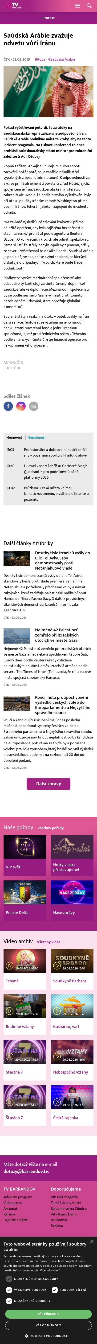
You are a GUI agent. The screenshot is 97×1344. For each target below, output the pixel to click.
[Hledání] (89, 6)
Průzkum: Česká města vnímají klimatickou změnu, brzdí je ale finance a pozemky (56, 494)
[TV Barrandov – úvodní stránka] (13, 5)
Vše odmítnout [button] (48, 1325)
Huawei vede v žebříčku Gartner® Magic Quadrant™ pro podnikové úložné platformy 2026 (55, 472)
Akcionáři (11, 1208)
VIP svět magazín (64, 1197)
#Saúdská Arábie (61, 59)
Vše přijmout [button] (48, 1314)
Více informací (50, 1270)
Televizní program (18, 1197)
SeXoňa (57, 1225)
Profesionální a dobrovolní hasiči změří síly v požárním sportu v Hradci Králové (55, 452)
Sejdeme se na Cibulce (69, 1208)
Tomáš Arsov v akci (66, 1202)
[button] (48, 1336)
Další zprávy (48, 784)
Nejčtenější (36, 437)
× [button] (91, 1241)
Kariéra (9, 1214)
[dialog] (48, 1290)
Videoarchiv (13, 1202)
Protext (48, 18)
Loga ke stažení (16, 1220)
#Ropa (40, 59)
